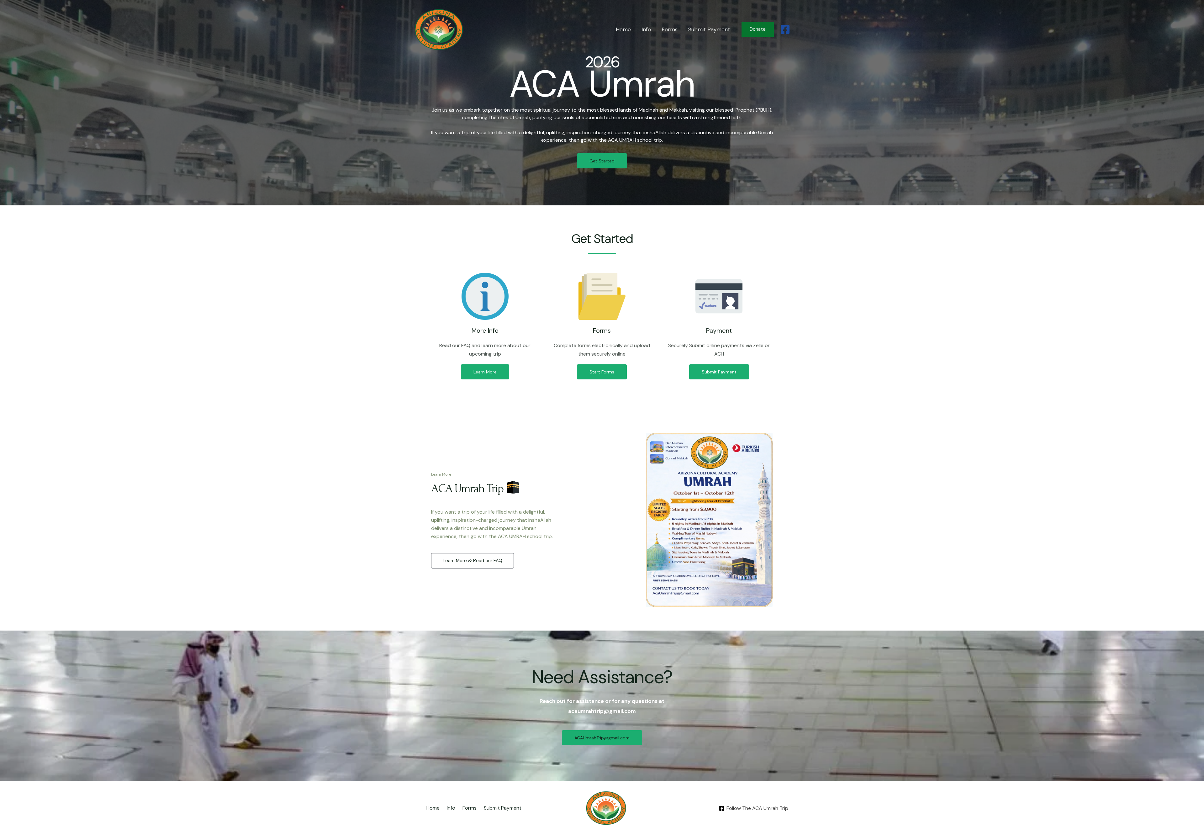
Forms (670, 29)
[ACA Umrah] (439, 29)
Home (623, 29)
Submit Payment (709, 29)
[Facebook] (785, 29)
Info (646, 29)
